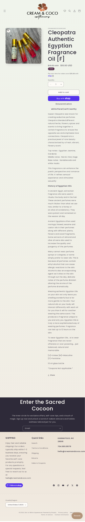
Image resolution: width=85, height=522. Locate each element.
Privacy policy (63, 512)
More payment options (64, 104)
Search (34, 443)
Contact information (62, 515)
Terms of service (47, 515)
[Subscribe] (59, 428)
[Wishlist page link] (65, 11)
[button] (4, 10)
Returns (35, 458)
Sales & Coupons (39, 463)
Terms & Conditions (40, 448)
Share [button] (52, 375)
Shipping (35, 453)
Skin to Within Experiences (34, 512)
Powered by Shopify (49, 512)
